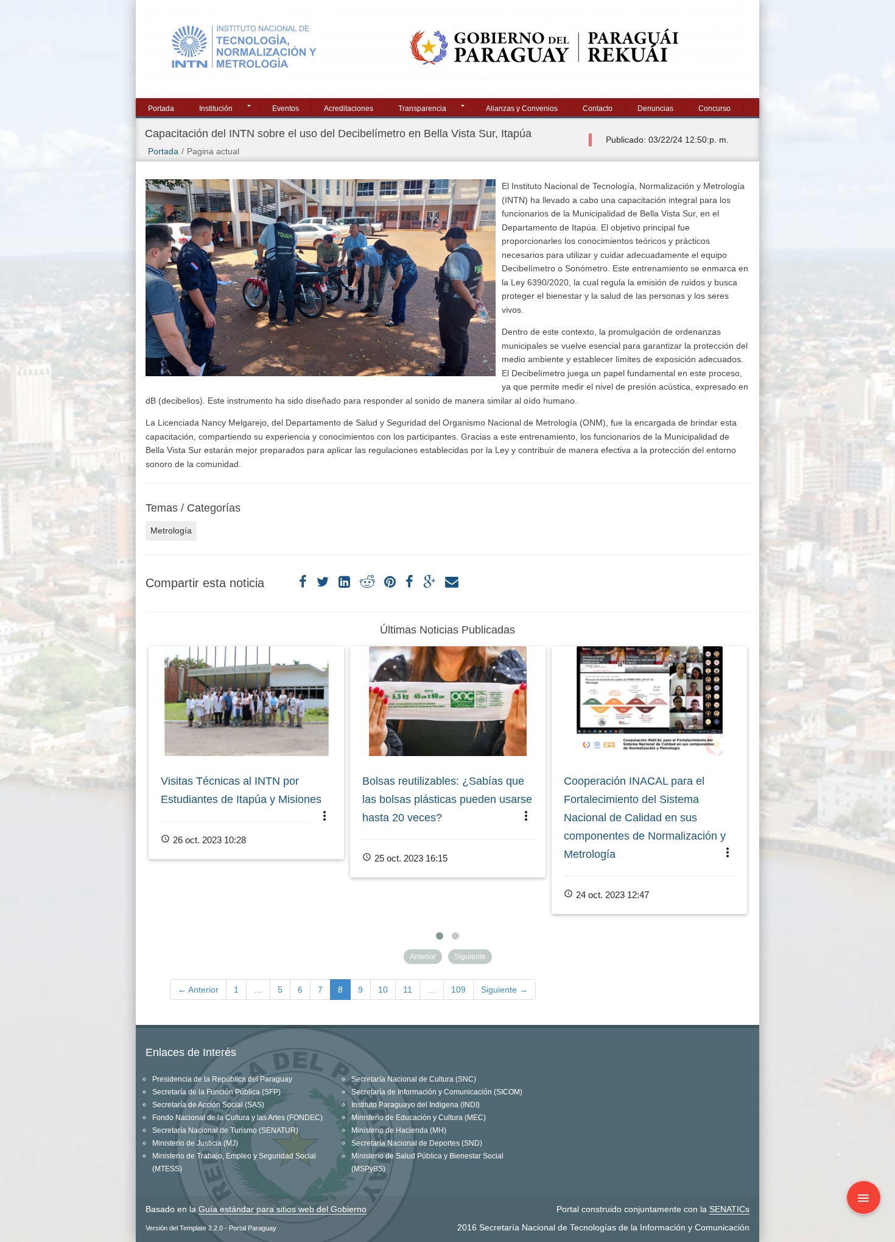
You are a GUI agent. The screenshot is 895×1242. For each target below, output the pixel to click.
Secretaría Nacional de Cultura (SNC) (413, 1079)
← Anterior (198, 989)
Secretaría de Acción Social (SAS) (208, 1105)
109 (458, 989)
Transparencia (422, 108)
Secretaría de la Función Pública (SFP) (216, 1092)
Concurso (714, 108)
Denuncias (655, 108)
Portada (161, 108)
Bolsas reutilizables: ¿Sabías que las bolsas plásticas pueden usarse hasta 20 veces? (447, 799)
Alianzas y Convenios (522, 108)
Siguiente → (504, 989)
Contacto (597, 108)
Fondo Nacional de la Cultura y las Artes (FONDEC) (237, 1117)
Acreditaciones (348, 108)
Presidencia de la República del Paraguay (222, 1079)
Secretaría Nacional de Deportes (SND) (416, 1143)
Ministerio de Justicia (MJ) (195, 1143)
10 (383, 989)
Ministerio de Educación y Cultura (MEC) (418, 1117)
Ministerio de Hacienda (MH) (398, 1130)
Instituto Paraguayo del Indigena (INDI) (415, 1105)
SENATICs (729, 1209)
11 (407, 989)
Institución (216, 108)
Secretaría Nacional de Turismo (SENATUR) (225, 1130)
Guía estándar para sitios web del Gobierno (282, 1209)
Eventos (285, 108)
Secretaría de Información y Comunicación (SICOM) (436, 1092)
